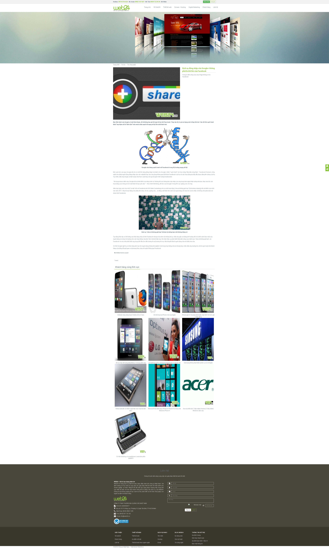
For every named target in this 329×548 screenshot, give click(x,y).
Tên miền (160, 536)
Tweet (116, 260)
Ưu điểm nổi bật (136, 539)
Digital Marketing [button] (194, 7)
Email (159, 542)
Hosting (160, 539)
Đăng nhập (206, 1)
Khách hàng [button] (206, 7)
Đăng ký (213, 1)
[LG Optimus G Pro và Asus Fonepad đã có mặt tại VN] (164, 339)
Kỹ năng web (178, 536)
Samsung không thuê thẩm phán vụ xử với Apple (198, 363)
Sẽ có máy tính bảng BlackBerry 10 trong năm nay (131, 363)
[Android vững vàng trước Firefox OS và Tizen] (131, 291)
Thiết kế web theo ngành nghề (141, 542)
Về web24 (118, 536)
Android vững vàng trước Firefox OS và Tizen (130, 315)
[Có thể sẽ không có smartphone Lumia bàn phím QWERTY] (131, 433)
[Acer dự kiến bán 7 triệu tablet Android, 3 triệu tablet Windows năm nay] (198, 385)
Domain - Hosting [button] (180, 7)
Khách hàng (118, 539)
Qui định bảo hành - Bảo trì (200, 541)
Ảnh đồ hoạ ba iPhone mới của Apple (164, 315)
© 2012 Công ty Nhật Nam (121, 547)
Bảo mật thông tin (197, 543)
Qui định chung (196, 535)
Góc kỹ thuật (178, 539)
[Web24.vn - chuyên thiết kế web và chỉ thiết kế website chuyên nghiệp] (122, 8)
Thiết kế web (135, 536)
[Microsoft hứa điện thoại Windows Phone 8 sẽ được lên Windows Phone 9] (164, 385)
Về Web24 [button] (156, 7)
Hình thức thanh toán (198, 538)
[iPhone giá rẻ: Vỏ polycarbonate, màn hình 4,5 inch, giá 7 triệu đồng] (198, 291)
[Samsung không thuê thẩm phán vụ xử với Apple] (198, 339)
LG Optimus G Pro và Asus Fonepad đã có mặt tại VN (164, 363)
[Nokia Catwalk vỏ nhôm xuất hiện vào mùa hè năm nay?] (131, 385)
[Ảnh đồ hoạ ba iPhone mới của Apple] (164, 291)
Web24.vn (141, 547)
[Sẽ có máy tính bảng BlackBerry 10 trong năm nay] (131, 339)
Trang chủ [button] (147, 7)
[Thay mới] (203, 505)
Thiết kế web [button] (167, 7)
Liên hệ (117, 542)
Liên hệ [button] (215, 7)
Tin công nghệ (179, 542)
